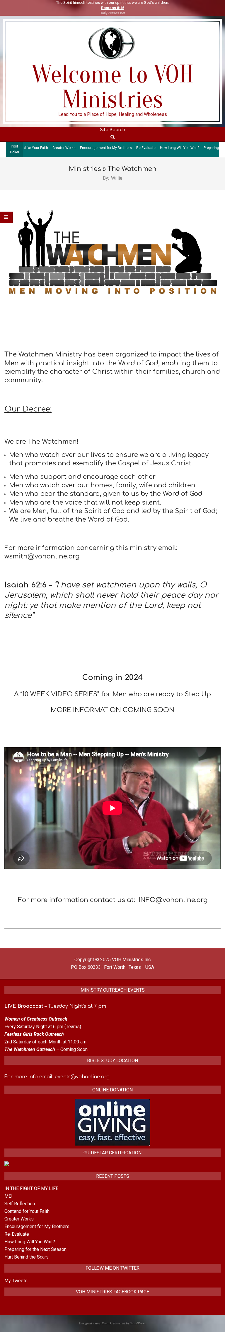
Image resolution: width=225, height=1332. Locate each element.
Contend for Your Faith (27, 1211)
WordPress (138, 1323)
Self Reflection (19, 1203)
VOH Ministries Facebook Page (112, 1292)
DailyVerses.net (112, 13)
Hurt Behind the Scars (26, 1257)
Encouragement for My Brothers (82, 148)
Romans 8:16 (112, 8)
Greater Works (39, 148)
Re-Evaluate (121, 148)
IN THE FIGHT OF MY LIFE (31, 1188)
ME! (8, 1196)
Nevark (106, 1323)
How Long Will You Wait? (155, 148)
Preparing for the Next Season (35, 1249)
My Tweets (16, 1280)
